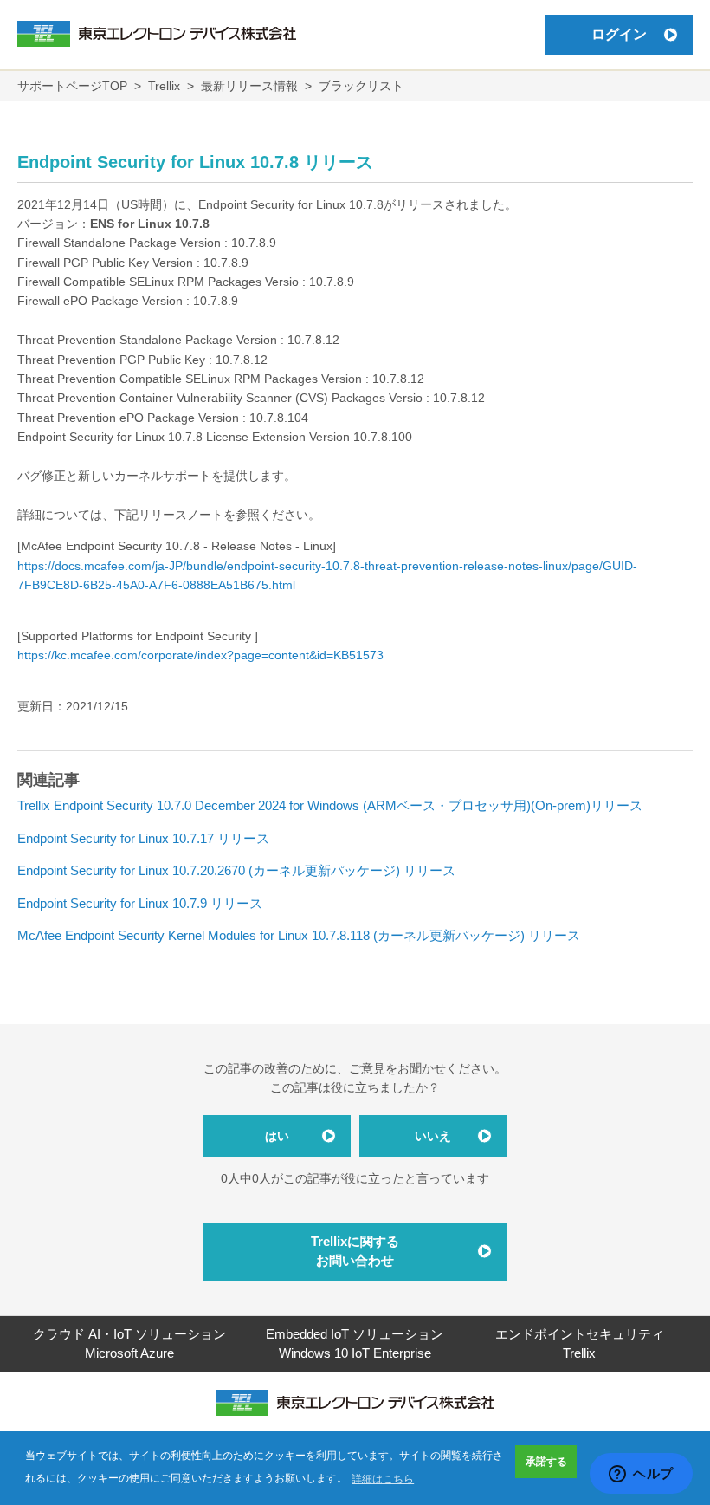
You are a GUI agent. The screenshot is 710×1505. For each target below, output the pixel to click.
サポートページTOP (72, 86)
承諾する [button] (546, 1462)
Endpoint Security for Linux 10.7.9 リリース (139, 903)
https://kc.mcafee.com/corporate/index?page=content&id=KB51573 (200, 655)
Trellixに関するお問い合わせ (355, 1251)
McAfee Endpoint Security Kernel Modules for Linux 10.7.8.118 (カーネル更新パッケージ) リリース (298, 935)
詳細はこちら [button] (383, 1479)
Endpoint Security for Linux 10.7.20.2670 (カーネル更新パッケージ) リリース (236, 870)
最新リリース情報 (249, 86)
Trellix (164, 86)
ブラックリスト (361, 86)
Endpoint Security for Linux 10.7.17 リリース (143, 838)
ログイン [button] (619, 34)
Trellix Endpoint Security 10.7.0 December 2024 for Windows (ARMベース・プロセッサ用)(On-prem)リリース (329, 805)
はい (277, 1136)
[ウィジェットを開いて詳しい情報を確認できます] (641, 1474)
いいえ (433, 1136)
